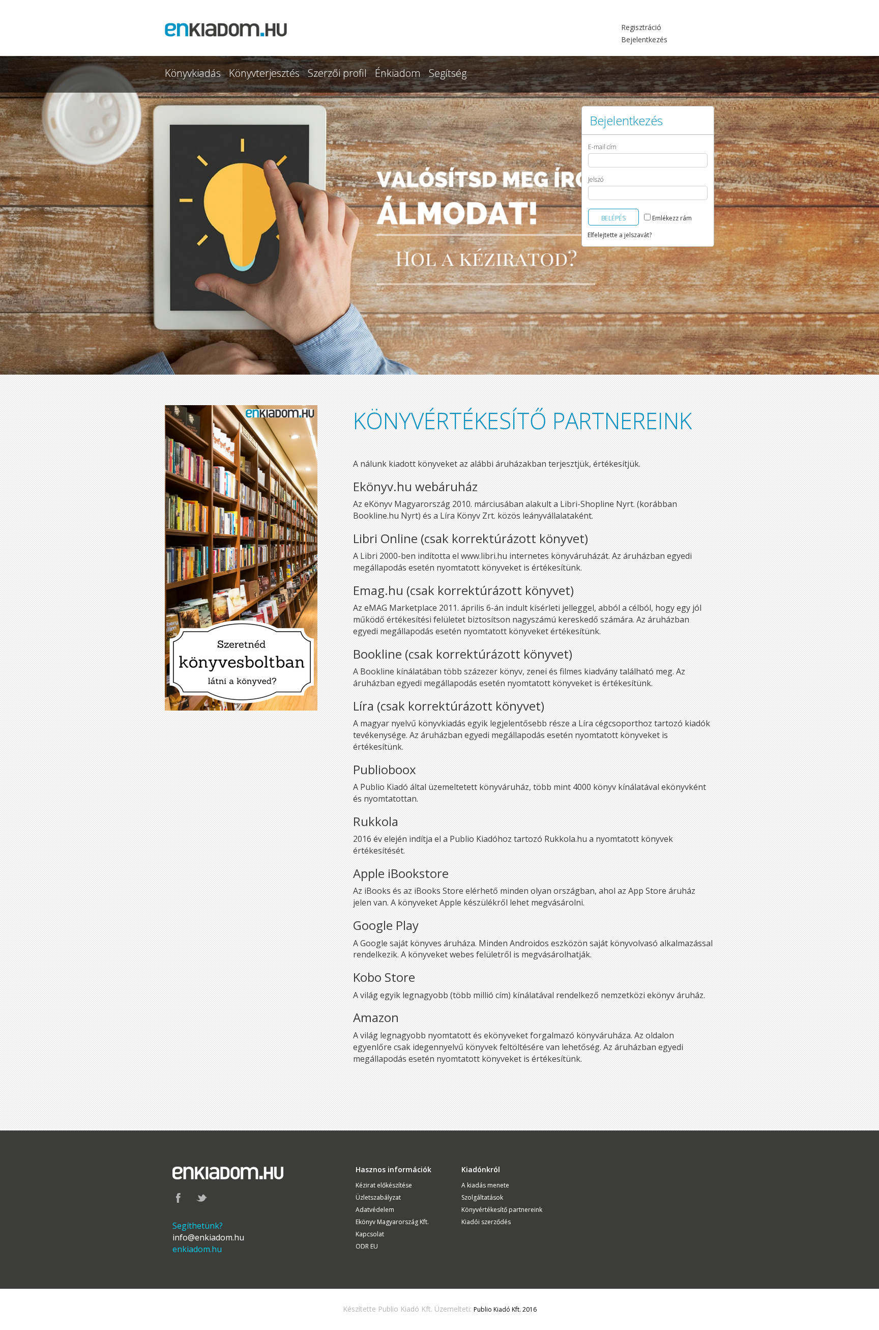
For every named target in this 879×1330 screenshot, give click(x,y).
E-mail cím (602, 147)
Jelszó (595, 179)
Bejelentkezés (644, 39)
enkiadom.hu (197, 1249)
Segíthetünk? (197, 1225)
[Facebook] (178, 1197)
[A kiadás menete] (241, 557)
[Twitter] (202, 1197)
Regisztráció (641, 27)
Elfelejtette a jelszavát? (620, 235)
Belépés (613, 218)
